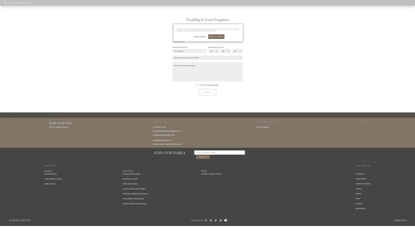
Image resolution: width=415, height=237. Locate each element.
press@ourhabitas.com (162, 140)
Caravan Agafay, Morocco (211, 174)
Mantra (358, 193)
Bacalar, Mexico (50, 174)
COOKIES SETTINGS (200, 36)
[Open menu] (5, 2)
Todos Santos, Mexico (53, 179)
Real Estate (360, 208)
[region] (208, 33)
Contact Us (360, 173)
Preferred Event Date (179, 47)
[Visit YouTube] (225, 220)
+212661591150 (159, 127)
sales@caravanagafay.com (164, 135)
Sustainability (361, 178)
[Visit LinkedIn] (220, 220)
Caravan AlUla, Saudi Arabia (134, 188)
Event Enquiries (263, 127)
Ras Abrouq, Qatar (130, 179)
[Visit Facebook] (210, 220)
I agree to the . (209, 85)
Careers (359, 203)
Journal (359, 188)
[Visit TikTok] (215, 220)
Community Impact (363, 183)
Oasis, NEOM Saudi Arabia (133, 198)
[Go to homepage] (20, 3)
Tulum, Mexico (49, 184)
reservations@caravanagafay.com (167, 131)
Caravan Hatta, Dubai (131, 174)
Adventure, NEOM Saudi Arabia (135, 193)
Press (358, 198)
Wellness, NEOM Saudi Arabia (134, 203)
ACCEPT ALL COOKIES (216, 36)
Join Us (203, 157)
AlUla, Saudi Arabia (130, 184)
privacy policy (214, 85)
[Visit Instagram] (205, 220)
